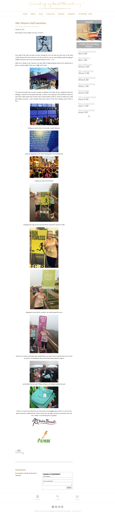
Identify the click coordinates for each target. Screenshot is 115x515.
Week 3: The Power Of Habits (87, 97)
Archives (38, 499)
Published (50, 14)
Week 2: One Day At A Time (86, 103)
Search (57, 499)
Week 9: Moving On (84, 58)
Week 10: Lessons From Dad (87, 51)
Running (71, 14)
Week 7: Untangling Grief (85, 71)
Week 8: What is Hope (85, 64)
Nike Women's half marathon (31, 26)
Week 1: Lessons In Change (86, 110)
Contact (77, 499)
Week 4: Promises (83, 90)
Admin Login (67, 511)
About (33, 14)
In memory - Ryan (85, 14)
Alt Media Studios (76, 511)
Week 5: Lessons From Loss (86, 84)
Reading (61, 14)
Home (25, 14)
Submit (69, 487)
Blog (41, 14)
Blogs (21, 26)
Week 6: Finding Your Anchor (87, 77)
